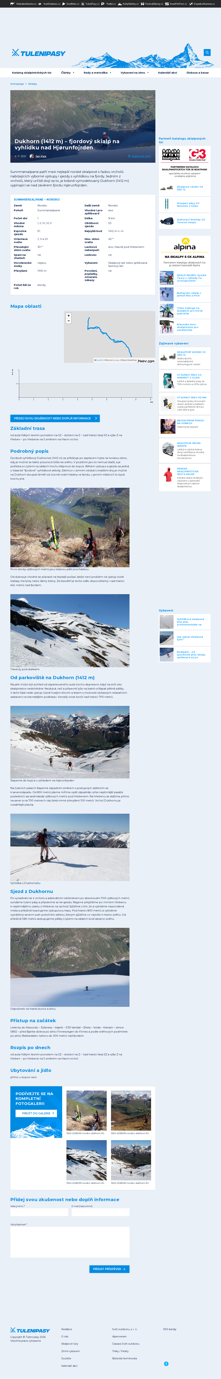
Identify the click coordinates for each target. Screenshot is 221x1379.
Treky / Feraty (120, 1351)
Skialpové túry (69, 1343)
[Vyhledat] (207, 52)
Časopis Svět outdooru (125, 1343)
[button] (131, 353)
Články (66, 72)
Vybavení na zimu (133, 72)
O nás (64, 1336)
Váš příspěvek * (18, 1224)
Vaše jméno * (17, 1206)
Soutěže (66, 1358)
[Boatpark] (185, 163)
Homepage (17, 83)
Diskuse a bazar (198, 72)
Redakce (66, 1329)
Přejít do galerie (36, 1113)
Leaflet (100, 360)
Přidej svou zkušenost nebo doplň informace (52, 418)
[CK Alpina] (185, 253)
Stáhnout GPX (141, 156)
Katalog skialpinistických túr (32, 72)
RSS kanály (169, 1329)
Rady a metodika (96, 72)
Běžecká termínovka (124, 1358)
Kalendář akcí (167, 72)
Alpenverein (119, 1336)
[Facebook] (166, 1364)
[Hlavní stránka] (36, 52)
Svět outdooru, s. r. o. (124, 1329)
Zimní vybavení (70, 1351)
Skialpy (32, 83)
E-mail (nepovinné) (82, 1206)
